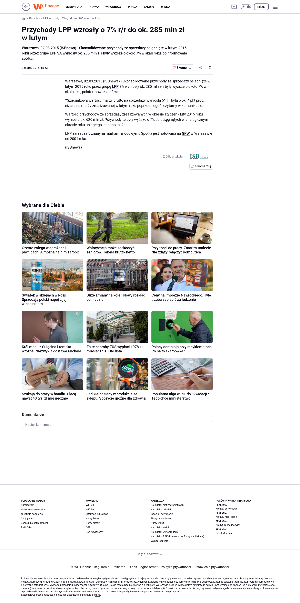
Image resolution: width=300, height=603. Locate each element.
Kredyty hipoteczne (226, 516)
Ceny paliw (27, 518)
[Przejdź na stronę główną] (26, 10)
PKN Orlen (26, 527)
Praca (132, 6)
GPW (186, 133)
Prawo (94, 6)
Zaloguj (261, 6)
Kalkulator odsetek (161, 509)
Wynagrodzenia (159, 541)
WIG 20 (90, 505)
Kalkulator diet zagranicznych (167, 505)
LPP (115, 86)
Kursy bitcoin (93, 523)
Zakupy (149, 6)
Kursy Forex (92, 518)
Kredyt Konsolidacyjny (228, 525)
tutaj (97, 594)
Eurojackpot (27, 505)
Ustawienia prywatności (211, 567)
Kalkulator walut (160, 527)
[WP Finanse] (49, 6)
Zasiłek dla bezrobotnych (35, 523)
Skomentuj (184, 68)
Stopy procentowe (161, 518)
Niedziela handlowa (32, 514)
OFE (88, 527)
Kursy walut (157, 523)
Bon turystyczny (94, 532)
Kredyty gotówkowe (226, 508)
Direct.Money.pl (224, 533)
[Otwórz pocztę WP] (234, 6)
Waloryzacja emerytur (33, 509)
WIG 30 (90, 509)
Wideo (165, 6)
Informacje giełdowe (97, 514)
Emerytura (74, 6)
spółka (113, 92)
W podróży (113, 6)
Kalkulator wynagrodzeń (164, 532)
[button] (246, 6)
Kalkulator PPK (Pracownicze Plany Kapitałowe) (177, 536)
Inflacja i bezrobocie (162, 514)
